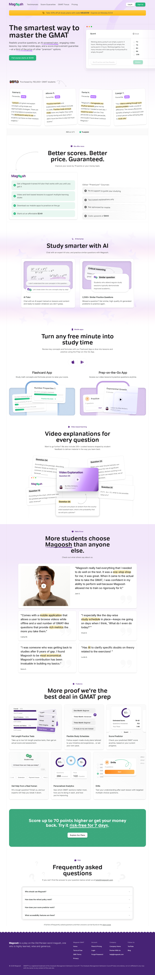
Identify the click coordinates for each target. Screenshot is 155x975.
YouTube (131, 946)
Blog (129, 950)
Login (93, 950)
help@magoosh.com (104, 880)
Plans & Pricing (96, 946)
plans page (107, 925)
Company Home (115, 946)
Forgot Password (97, 954)
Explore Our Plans (77, 835)
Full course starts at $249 (23, 58)
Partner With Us (115, 950)
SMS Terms (77, 954)
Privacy (76, 958)
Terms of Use (77, 950)
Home (75, 946)
